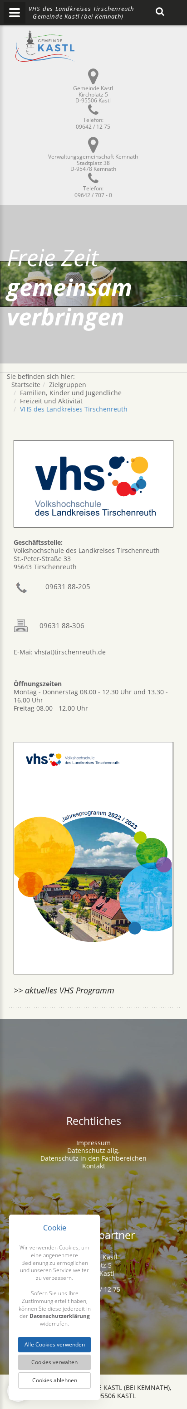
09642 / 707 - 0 (93, 195)
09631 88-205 (67, 586)
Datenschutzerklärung (60, 1316)
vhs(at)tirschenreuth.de (69, 652)
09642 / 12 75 (93, 127)
